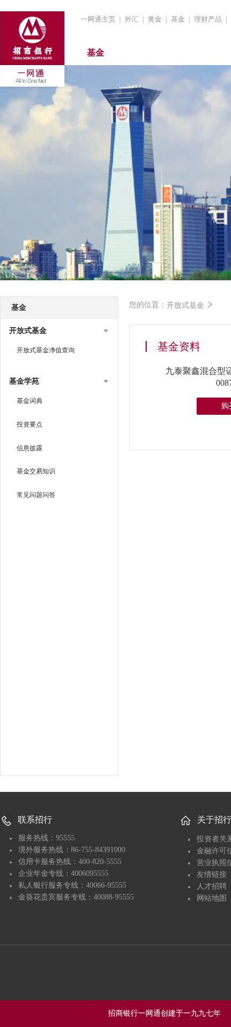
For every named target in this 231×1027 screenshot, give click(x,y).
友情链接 (212, 874)
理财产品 (208, 19)
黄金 (155, 19)
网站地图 (212, 898)
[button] (59, 330)
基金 (178, 19)
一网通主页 (98, 19)
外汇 (132, 19)
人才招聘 (212, 886)
